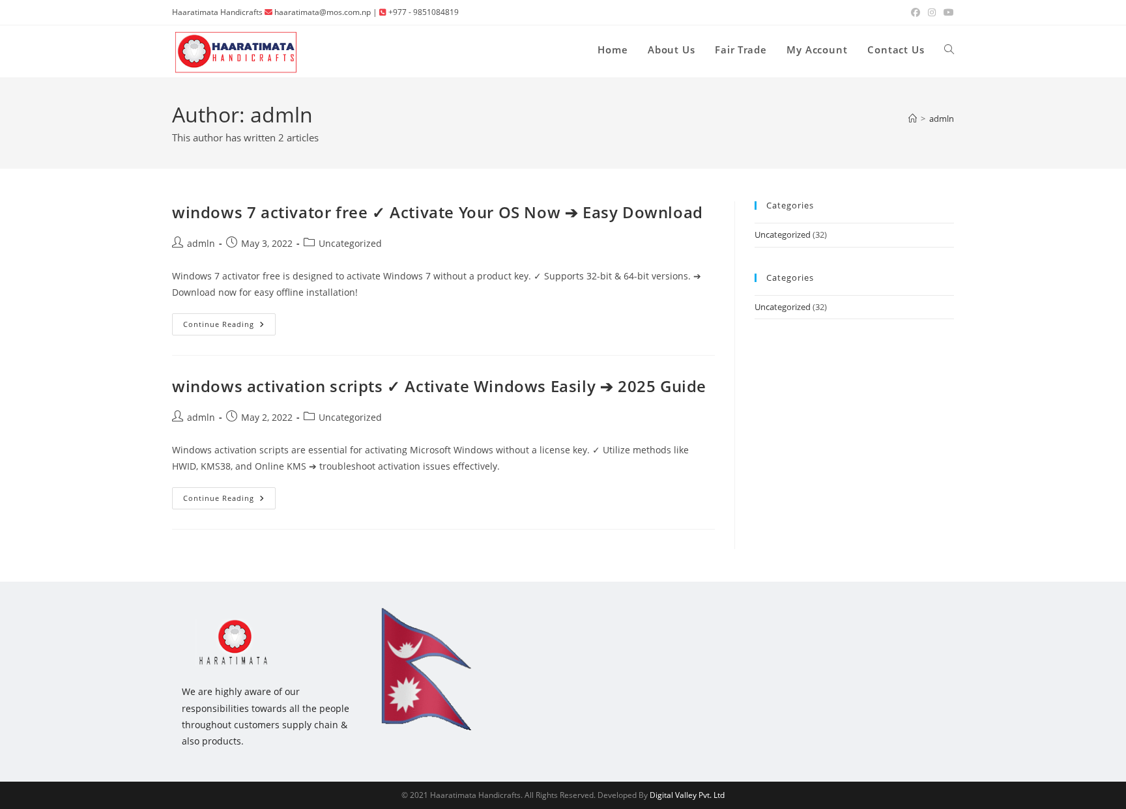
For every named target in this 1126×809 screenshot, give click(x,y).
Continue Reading (229, 326)
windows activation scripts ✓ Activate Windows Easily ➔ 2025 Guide (439, 386)
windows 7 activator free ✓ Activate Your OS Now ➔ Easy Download (437, 212)
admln (941, 118)
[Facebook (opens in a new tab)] (915, 12)
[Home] (912, 118)
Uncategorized (350, 243)
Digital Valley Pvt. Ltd (687, 795)
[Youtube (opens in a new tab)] (947, 12)
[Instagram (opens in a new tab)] (932, 12)
